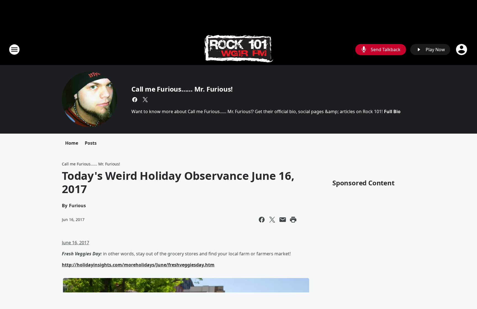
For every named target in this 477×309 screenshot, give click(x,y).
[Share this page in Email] (283, 220)
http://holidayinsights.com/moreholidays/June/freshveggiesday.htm (138, 265)
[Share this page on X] (272, 220)
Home (71, 143)
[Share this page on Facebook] (262, 220)
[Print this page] (293, 220)
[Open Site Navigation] (14, 49)
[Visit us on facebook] (134, 99)
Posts (91, 143)
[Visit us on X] (145, 99)
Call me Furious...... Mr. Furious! (182, 89)
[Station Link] (238, 49)
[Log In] (462, 49)
